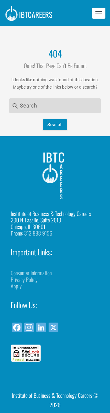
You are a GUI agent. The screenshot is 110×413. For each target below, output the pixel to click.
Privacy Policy (24, 279)
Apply (16, 286)
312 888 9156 (38, 233)
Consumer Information (31, 273)
